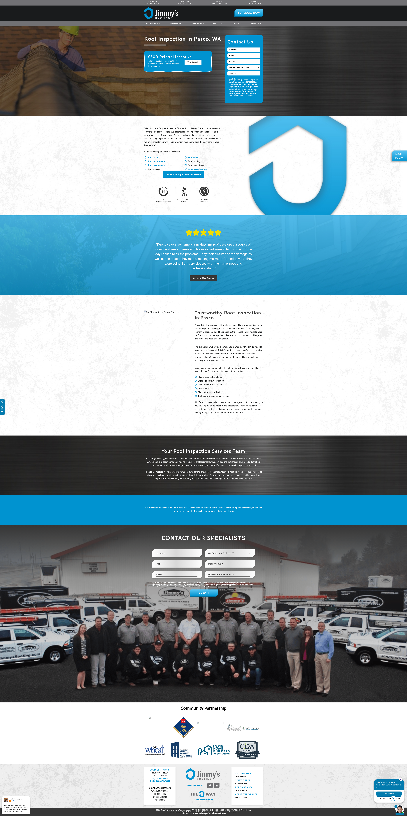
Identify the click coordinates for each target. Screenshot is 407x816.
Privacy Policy (251, 81)
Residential (152, 23)
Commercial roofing (197, 169)
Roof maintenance (156, 165)
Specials (217, 23)
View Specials (193, 62)
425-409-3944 (254, 3)
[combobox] (243, 67)
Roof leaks (193, 157)
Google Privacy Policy (206, 812)
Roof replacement (156, 161)
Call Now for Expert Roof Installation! (183, 174)
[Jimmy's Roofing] (161, 13)
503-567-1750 (185, 3)
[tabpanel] (159, 727)
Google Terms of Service (226, 812)
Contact (254, 23)
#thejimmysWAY (203, 799)
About (235, 23)
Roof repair (153, 157)
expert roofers (156, 472)
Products (197, 23)
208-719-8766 (151, 3)
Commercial (175, 23)
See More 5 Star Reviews (203, 278)
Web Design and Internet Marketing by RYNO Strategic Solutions (203, 814)
